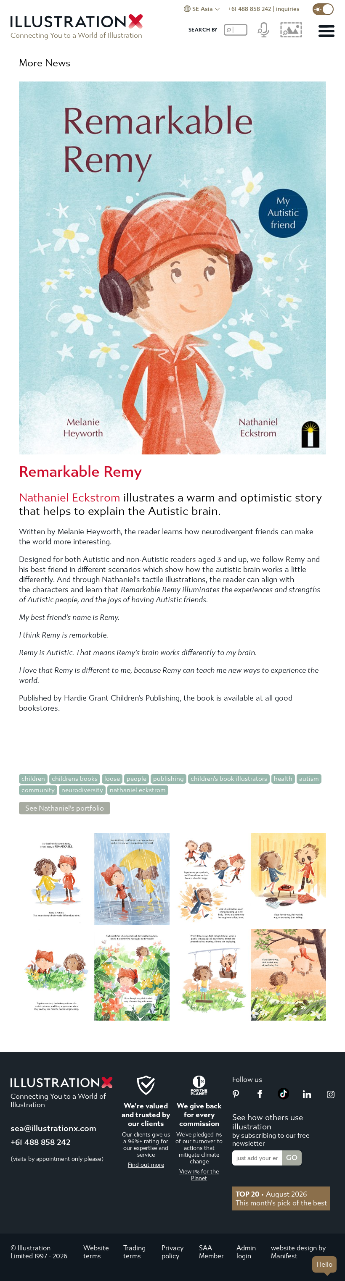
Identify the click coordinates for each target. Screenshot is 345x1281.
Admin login (246, 1252)
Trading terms (134, 1252)
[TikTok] (283, 1097)
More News (44, 63)
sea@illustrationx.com (53, 1128)
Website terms (96, 1252)
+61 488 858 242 (249, 9)
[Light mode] (323, 9)
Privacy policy (172, 1252)
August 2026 (271, 1194)
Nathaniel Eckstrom (69, 497)
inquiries (288, 9)
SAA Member (211, 1252)
